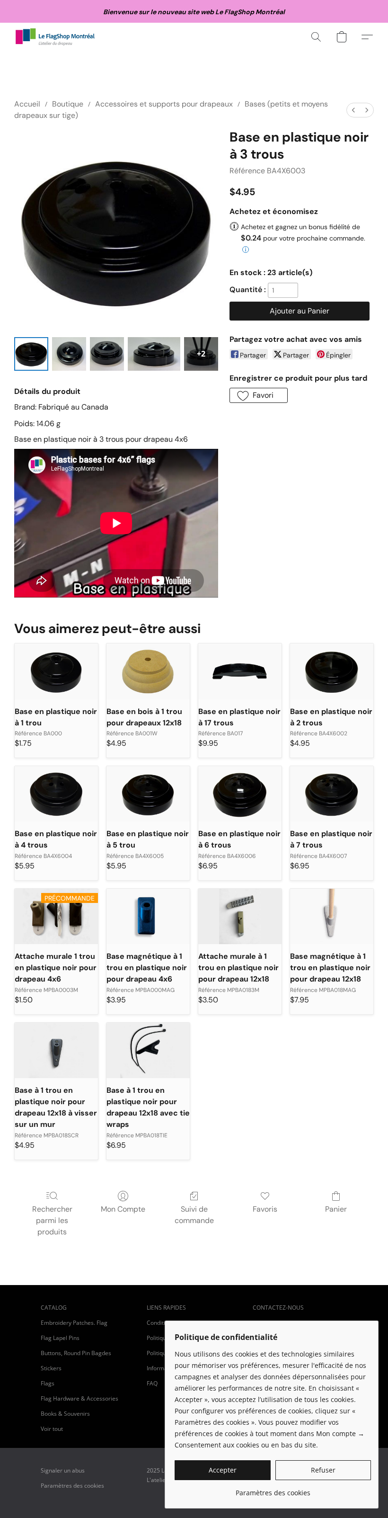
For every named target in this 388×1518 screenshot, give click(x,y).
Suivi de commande (194, 1214)
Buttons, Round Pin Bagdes (76, 1353)
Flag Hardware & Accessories (79, 1398)
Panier (336, 1209)
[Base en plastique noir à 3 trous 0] (31, 354)
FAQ (152, 1383)
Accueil (27, 104)
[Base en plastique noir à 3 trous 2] (107, 354)
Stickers (51, 1368)
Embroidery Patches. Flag (74, 1323)
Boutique (67, 104)
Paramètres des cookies (72, 1486)
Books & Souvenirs (65, 1414)
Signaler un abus (63, 1470)
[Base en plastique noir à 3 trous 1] (69, 354)
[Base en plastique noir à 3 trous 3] (154, 354)
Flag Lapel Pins (60, 1338)
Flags (47, 1383)
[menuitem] (353, 110)
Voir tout (52, 1429)
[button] (55, 36)
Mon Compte (123, 1209)
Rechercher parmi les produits (52, 1220)
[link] (273, 1489)
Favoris (265, 1209)
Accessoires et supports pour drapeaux (164, 104)
